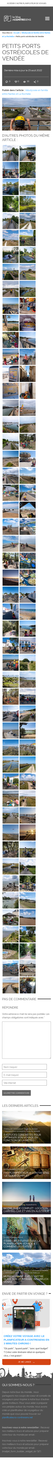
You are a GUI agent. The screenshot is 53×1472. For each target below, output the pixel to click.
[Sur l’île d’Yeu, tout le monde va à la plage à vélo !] (10, 594)
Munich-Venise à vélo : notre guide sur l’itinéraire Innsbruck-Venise (26, 1278)
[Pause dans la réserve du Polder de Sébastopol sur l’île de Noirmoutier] (27, 729)
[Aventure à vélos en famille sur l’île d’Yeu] (10, 627)
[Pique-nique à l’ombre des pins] (10, 695)
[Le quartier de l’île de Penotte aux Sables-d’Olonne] (10, 390)
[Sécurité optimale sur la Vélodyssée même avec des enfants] (10, 560)
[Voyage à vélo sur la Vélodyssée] (10, 288)
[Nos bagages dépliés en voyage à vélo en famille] (10, 492)
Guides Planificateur (13, 1169)
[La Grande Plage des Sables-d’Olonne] (27, 407)
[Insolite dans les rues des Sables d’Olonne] (10, 373)
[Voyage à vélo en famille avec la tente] (10, 848)
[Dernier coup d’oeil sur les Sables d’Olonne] (10, 356)
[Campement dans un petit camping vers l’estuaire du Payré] (10, 339)
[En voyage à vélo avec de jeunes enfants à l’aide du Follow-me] (10, 543)
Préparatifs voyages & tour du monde (22, 1131)
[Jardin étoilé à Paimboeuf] (10, 933)
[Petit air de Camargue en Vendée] (27, 848)
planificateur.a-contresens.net (17, 1417)
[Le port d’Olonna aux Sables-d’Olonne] (10, 424)
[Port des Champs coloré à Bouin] (27, 746)
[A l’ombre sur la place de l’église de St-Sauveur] (10, 644)
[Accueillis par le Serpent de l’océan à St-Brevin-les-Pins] (27, 916)
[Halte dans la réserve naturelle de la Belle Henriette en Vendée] (10, 305)
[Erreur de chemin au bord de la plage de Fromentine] (27, 712)
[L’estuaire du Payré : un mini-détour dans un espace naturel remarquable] (10, 322)
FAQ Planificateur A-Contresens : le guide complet (26, 1174)
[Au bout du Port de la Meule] (27, 627)
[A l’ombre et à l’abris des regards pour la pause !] (27, 237)
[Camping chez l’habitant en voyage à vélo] (10, 254)
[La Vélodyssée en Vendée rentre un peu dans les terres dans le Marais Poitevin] (27, 271)
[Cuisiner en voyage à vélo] (27, 560)
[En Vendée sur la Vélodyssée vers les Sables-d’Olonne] (10, 458)
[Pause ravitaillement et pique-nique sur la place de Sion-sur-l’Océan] (27, 509)
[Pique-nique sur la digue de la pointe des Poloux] (10, 797)
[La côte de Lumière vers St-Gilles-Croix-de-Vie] (10, 509)
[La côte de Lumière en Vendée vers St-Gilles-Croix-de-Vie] (27, 475)
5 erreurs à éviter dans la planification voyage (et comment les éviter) (22, 1243)
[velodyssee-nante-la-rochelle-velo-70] (27, 373)
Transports (31, 1205)
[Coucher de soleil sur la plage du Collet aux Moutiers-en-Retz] (27, 814)
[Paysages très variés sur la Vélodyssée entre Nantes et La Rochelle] (10, 203)
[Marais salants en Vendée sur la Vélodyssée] (10, 763)
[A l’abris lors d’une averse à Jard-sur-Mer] (10, 916)
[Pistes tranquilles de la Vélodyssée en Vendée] (27, 763)
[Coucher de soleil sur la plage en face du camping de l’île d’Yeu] (10, 577)
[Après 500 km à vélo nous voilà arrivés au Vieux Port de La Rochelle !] (10, 169)
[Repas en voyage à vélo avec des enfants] (27, 577)
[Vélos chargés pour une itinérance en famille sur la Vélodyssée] (27, 882)
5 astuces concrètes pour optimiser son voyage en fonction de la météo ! (22, 1137)
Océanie (19, 1205)
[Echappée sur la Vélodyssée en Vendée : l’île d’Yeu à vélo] (27, 661)
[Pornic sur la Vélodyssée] (10, 899)
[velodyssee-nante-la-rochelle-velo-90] (10, 152)
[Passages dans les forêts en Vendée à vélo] (27, 441)
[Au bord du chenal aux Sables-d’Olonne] (10, 407)
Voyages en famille (31, 1273)
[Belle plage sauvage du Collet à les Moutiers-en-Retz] (10, 831)
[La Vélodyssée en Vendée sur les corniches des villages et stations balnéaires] (27, 543)
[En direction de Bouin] (27, 780)
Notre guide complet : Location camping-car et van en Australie (26, 1209)
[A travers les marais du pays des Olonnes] (10, 441)
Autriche (8, 1270)
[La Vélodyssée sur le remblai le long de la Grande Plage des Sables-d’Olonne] (27, 356)
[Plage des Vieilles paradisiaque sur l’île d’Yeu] (27, 610)
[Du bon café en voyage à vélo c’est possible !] (27, 305)
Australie (8, 1205)
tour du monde (24, 1391)
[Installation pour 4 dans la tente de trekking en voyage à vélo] (27, 322)
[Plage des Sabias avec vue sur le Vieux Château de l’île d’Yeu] (10, 678)
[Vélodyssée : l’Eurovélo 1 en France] (10, 950)
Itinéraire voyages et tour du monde (21, 1129)
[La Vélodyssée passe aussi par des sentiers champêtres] (27, 220)
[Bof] (10, 475)
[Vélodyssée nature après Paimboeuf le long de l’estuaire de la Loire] (27, 288)
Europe (18, 1270)
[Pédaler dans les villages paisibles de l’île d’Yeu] (27, 594)
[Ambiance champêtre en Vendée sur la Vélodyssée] (27, 797)
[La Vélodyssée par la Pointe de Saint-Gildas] (27, 899)
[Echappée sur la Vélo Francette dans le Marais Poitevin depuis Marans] (10, 220)
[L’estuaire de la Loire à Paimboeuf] (10, 271)
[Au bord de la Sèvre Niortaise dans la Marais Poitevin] (27, 186)
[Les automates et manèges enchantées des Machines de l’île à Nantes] (27, 967)
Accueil (16, 32)
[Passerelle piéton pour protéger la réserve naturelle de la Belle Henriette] (10, 984)
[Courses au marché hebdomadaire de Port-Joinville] (27, 644)
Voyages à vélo (12, 1273)
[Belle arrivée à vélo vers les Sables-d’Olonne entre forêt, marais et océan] (27, 424)
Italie (26, 1270)
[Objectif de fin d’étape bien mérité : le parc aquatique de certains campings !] (27, 526)
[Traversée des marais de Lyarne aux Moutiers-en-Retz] (10, 865)
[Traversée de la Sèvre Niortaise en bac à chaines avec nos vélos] (27, 152)
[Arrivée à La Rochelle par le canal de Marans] (27, 169)
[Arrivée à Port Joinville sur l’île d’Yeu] (27, 695)
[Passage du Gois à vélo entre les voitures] (10, 729)
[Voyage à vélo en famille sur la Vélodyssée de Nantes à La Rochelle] (27, 865)
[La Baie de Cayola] (27, 339)
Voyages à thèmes (40, 1270)
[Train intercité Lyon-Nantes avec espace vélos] (27, 984)
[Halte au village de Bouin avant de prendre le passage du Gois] (10, 780)
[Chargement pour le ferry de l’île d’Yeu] (10, 712)
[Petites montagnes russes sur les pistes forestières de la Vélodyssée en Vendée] (27, 950)
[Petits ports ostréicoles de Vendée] (26, 113)
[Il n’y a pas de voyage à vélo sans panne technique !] (10, 661)
